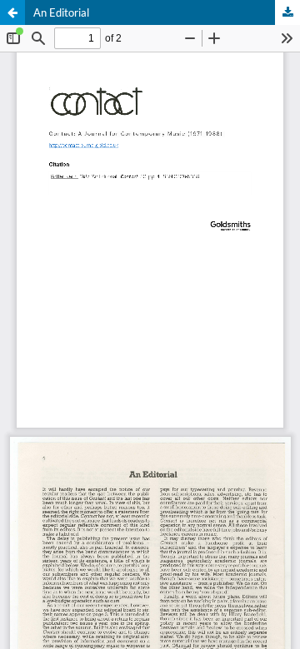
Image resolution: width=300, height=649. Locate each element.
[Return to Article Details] (12, 12)
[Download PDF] (287, 12)
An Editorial (61, 12)
